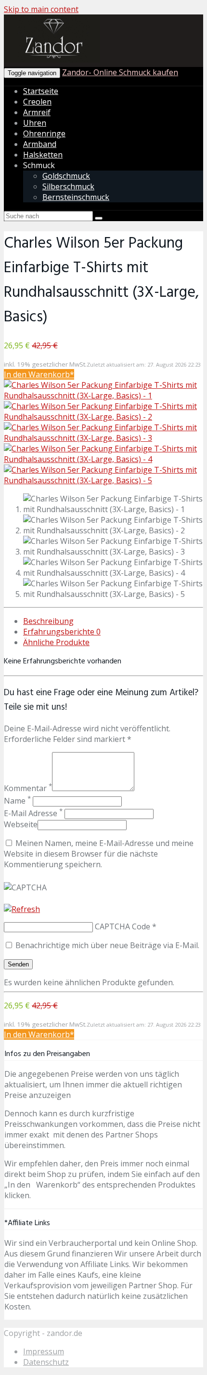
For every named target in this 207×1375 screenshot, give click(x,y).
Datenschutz (46, 1362)
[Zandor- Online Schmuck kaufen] (52, 60)
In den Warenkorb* (39, 374)
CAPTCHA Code (122, 926)
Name (17, 800)
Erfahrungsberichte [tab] (62, 631)
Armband (39, 144)
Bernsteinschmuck (75, 197)
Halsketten (43, 154)
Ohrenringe (44, 133)
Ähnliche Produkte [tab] (56, 642)
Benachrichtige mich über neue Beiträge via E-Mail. (107, 945)
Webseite (21, 824)
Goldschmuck (66, 176)
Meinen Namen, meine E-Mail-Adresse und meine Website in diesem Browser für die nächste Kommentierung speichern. (99, 854)
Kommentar (28, 788)
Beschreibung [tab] (48, 621)
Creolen (37, 101)
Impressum (43, 1351)
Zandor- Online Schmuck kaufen (120, 72)
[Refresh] (22, 909)
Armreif (37, 112)
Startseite (40, 91)
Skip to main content (41, 9)
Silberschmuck (68, 186)
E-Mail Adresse (33, 813)
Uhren (34, 123)
